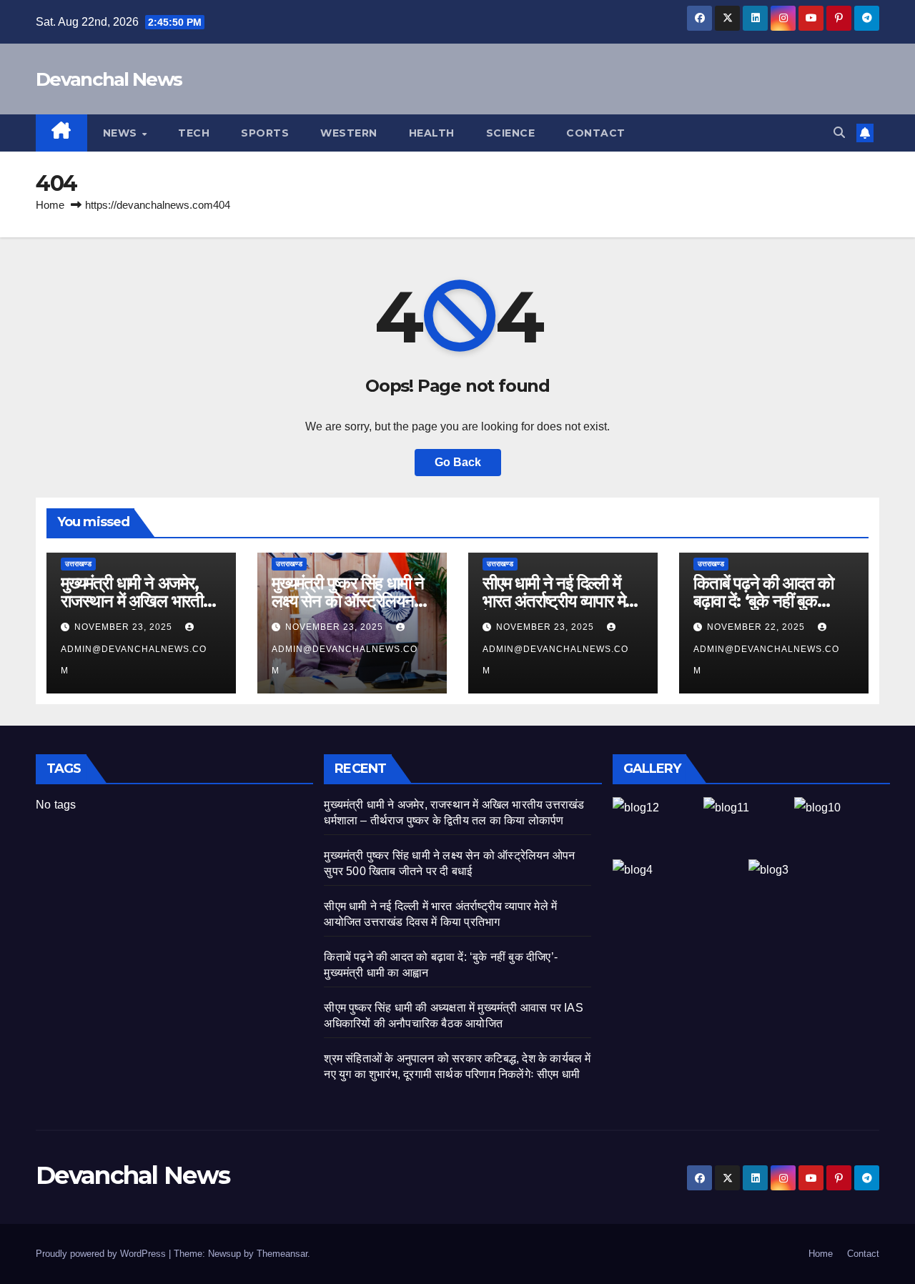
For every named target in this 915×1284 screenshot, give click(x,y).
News (122, 133)
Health (432, 133)
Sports (265, 133)
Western (348, 133)
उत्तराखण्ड (78, 564)
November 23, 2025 (124, 627)
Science (510, 133)
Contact (595, 133)
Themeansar (282, 1253)
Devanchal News (109, 79)
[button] (839, 133)
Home (50, 205)
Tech (193, 133)
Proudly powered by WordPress (102, 1253)
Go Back (458, 462)
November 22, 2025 (757, 627)
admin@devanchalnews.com (134, 660)
